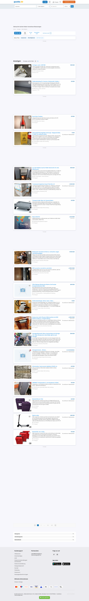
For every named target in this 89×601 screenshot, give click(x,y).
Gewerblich (36, 33)
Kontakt (16, 568)
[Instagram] (57, 554)
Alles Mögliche (31, 37)
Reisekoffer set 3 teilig (38, 431)
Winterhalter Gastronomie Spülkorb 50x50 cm (44, 366)
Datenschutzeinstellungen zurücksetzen (20, 561)
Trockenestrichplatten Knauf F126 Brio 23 (43, 184)
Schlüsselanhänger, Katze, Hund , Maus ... (43, 300)
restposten (23, 37)
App (46, 2)
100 (52, 525)
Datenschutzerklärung (19, 563)
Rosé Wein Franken (37, 116)
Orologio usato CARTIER (38, 65)
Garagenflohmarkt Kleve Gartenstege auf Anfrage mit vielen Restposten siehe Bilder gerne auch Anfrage (46, 335)
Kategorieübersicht (19, 566)
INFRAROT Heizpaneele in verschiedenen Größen (45, 382)
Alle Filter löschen (40, 37)
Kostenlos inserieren (69, 1)
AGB (15, 558)
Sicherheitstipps (18, 556)
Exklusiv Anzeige (18, 582)
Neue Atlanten (36, 216)
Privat (30, 33)
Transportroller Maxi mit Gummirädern (42, 200)
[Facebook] (54, 554)
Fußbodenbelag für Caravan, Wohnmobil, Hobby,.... (46, 81)
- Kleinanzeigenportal (36, 554)
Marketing (16, 570)
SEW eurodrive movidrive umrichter (42, 268)
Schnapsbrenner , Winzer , (39, 350)
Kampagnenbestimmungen (21, 574)
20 (35, 61)
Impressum (17, 572)
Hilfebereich (17, 553)
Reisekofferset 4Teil (37, 399)
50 (37, 61)
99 (47, 525)
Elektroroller (35, 415)
